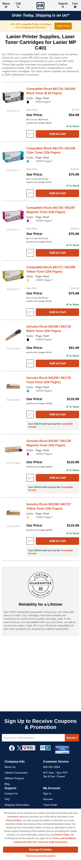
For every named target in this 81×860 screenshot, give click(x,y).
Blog (7, 783)
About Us (10, 766)
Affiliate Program (14, 778)
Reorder (48, 799)
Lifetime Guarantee (16, 772)
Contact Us (11, 793)
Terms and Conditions (64, 838)
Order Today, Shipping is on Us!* (41, 15)
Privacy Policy (13, 820)
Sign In (47, 793)
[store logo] (40, 6)
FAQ (7, 799)
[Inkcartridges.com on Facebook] (12, 749)
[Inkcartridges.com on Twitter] (19, 749)
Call (18, 3)
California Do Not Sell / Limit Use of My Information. (40, 842)
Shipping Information (17, 804)
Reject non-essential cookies (40, 855)
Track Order (50, 804)
